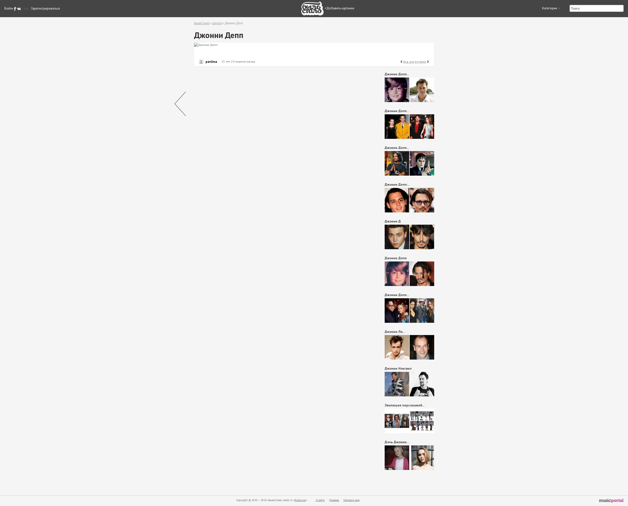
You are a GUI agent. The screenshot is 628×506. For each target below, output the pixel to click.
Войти (8, 8)
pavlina (217, 23)
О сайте (320, 500)
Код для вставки (414, 62)
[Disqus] (281, 132)
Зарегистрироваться (45, 8)
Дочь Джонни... (397, 442)
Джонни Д (393, 221)
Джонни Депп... (397, 74)
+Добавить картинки (339, 8)
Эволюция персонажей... (404, 405)
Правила (334, 500)
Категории (550, 8)
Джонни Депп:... (397, 184)
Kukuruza (300, 500)
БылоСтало (201, 23)
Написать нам (351, 500)
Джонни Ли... (395, 331)
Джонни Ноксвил (398, 368)
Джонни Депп (396, 258)
